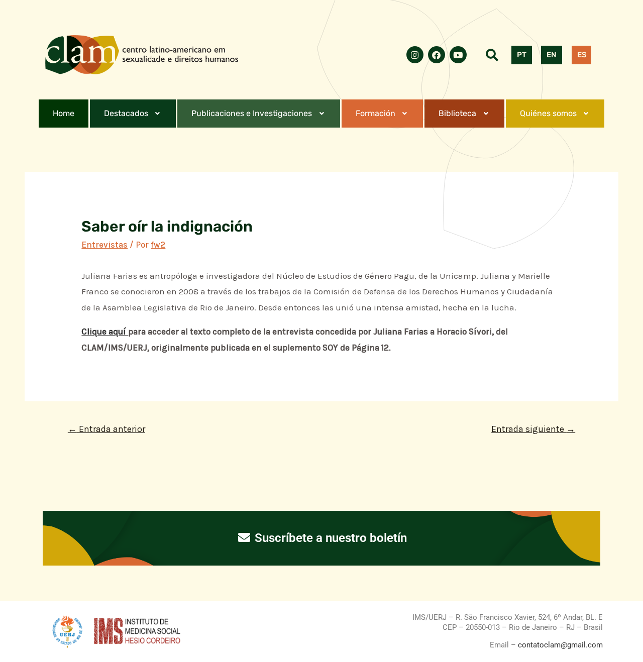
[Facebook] (436, 54)
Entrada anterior (106, 428)
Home (63, 113)
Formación (375, 113)
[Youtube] (458, 54)
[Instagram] (414, 54)
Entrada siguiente (533, 428)
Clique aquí (104, 331)
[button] (133, 113)
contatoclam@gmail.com (559, 644)
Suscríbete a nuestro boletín (329, 538)
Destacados (126, 113)
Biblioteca (457, 113)
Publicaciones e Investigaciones (251, 113)
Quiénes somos (548, 113)
